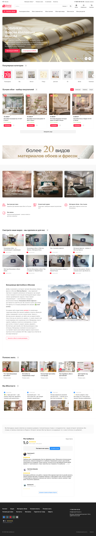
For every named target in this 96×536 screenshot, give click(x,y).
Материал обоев (22, 509)
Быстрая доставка (12, 204)
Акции (12, 509)
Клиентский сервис (44, 204)
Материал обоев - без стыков (78, 204)
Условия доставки (7, 512)
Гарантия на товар (39, 512)
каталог (26, 310)
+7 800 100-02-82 (79, 1)
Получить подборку (33, 45)
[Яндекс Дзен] (17, 517)
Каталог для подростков (14, 45)
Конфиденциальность (81, 532)
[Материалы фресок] (48, 152)
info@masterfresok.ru (75, 512)
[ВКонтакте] (3, 517)
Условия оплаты (35, 509)
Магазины (28, 512)
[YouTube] (10, 517)
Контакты (19, 512)
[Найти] (70, 6)
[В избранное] (13, 125)
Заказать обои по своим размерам (17, 338)
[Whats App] (13, 517)
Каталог (4, 509)
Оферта (50, 512)
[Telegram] (7, 517)
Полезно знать (47, 509)
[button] (73, 58)
